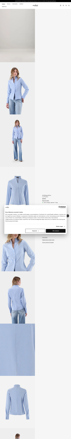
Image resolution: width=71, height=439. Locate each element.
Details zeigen (59, 226)
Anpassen (34, 230)
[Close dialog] (60, 201)
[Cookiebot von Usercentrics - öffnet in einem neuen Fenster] (60, 207)
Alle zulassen (55, 230)
